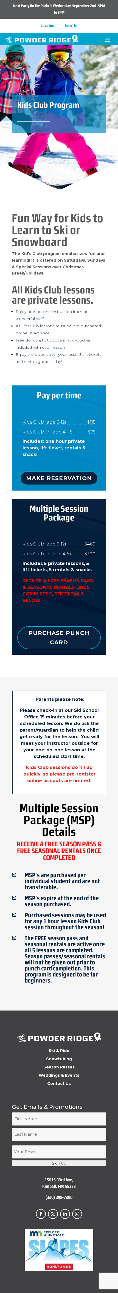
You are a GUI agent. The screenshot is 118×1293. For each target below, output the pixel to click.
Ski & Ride (59, 1051)
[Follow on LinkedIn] (65, 1214)
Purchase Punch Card (59, 638)
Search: (71, 25)
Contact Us (59, 1084)
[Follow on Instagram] (77, 1214)
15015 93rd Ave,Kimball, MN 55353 (59, 1183)
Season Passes (59, 1067)
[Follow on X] (53, 1214)
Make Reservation (59, 478)
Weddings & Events (59, 1075)
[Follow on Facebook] (41, 1214)
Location (48, 25)
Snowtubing (59, 1059)
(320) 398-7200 (59, 1197)
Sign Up (59, 1163)
